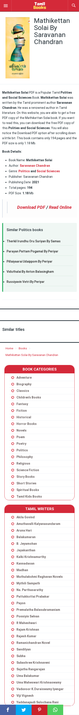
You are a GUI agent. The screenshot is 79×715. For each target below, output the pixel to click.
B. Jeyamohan (26, 543)
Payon (20, 603)
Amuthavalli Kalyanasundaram (38, 524)
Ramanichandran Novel (33, 643)
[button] (5, 5)
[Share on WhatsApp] (55, 710)
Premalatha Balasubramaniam (38, 609)
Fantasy (22, 404)
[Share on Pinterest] (39, 710)
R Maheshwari (26, 623)
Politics (24, 171)
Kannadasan (25, 563)
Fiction (21, 410)
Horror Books (26, 424)
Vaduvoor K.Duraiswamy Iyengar (40, 689)
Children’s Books (28, 397)
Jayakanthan (25, 550)
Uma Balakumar (27, 676)
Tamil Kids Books (29, 496)
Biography (23, 384)
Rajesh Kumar (26, 636)
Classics (22, 391)
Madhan (22, 570)
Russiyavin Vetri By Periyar (26, 281)
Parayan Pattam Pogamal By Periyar (32, 251)
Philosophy (24, 457)
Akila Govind (25, 517)
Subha (20, 656)
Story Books (25, 476)
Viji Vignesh (25, 695)
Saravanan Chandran (35, 165)
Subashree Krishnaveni (33, 662)
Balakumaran (26, 537)
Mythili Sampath (28, 583)
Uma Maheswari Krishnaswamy (38, 682)
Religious (23, 463)
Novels (21, 430)
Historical (23, 417)
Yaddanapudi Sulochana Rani (37, 702)
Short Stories (26, 483)
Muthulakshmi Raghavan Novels (39, 576)
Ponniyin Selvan (27, 616)
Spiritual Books (27, 490)
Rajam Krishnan (27, 629)
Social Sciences (48, 171)
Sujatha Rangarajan (30, 669)
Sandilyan (23, 649)
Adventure (24, 377)
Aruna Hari (24, 530)
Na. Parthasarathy (29, 590)
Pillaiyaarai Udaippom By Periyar (29, 261)
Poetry (21, 443)
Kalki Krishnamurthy (31, 557)
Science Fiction (27, 470)
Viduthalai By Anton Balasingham (30, 271)
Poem (20, 437)
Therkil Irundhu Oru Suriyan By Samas (34, 241)
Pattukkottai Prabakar (32, 596)
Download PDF (31, 207)
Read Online (60, 207)
